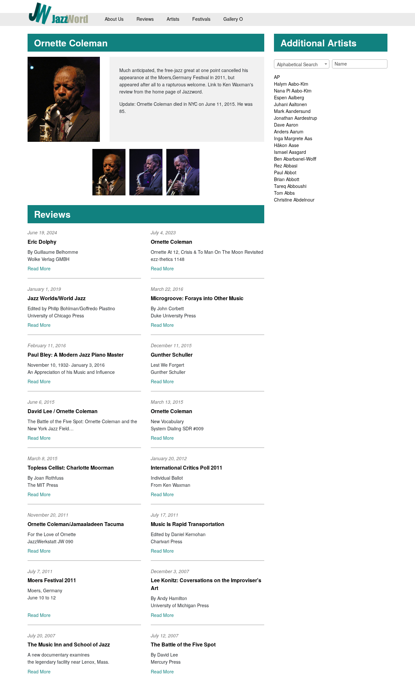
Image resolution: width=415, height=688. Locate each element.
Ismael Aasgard (290, 152)
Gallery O (233, 19)
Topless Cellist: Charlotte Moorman (71, 467)
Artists (173, 19)
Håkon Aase (286, 145)
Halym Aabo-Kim (291, 83)
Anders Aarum (288, 131)
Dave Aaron (286, 124)
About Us (114, 19)
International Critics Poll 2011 (186, 467)
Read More (39, 268)
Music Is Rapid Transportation (187, 524)
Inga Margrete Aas (293, 138)
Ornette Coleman (171, 241)
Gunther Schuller (172, 354)
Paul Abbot (285, 172)
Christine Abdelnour (294, 199)
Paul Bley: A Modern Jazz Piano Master (76, 354)
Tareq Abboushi (290, 186)
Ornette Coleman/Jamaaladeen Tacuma (76, 524)
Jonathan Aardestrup (295, 118)
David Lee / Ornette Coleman (63, 411)
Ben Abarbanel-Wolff (295, 158)
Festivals (201, 19)
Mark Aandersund (292, 111)
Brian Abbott (286, 179)
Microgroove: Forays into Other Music (197, 298)
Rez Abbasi (285, 165)
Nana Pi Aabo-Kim (293, 90)
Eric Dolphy (42, 241)
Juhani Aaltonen (290, 104)
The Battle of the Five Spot (183, 644)
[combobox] (301, 63)
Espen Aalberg (289, 97)
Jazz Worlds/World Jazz (57, 298)
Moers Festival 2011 (52, 580)
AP (277, 77)
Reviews (145, 19)
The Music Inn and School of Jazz (69, 644)
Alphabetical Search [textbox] (297, 64)
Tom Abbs (284, 193)
